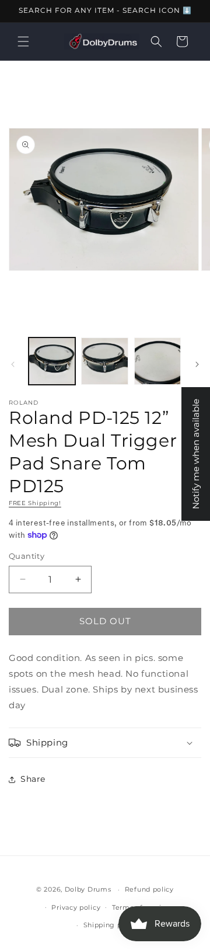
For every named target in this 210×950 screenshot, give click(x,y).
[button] (23, 41)
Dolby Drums (88, 889)
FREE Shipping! (35, 503)
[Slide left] (13, 364)
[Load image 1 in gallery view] (52, 360)
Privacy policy (75, 907)
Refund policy (149, 889)
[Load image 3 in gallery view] (157, 360)
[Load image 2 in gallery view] (104, 360)
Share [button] (33, 779)
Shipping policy (111, 925)
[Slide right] (197, 364)
